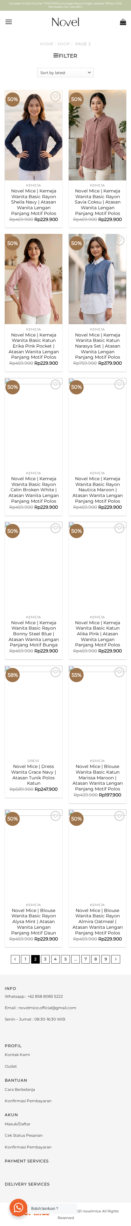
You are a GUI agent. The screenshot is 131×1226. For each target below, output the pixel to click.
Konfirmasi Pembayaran (28, 1100)
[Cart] (123, 22)
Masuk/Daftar (18, 1124)
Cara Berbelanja (20, 1089)
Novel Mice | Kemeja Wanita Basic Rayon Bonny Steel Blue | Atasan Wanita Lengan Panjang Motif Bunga (34, 634)
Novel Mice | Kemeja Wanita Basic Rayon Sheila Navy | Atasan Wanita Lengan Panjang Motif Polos (33, 202)
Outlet (11, 1066)
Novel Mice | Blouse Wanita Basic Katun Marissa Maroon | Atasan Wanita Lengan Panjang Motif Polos (97, 777)
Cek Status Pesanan (24, 1135)
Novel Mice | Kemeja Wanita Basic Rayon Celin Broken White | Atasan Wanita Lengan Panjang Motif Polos (34, 490)
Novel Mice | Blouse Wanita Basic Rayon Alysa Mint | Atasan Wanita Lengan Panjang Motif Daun (33, 921)
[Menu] (8, 21)
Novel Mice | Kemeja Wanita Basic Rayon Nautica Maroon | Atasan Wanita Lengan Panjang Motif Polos (97, 490)
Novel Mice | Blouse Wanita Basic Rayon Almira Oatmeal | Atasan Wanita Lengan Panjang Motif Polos (97, 921)
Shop (64, 43)
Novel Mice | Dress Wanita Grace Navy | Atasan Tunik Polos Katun (33, 775)
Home (47, 43)
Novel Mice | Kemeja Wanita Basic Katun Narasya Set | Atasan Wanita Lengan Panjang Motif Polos (97, 346)
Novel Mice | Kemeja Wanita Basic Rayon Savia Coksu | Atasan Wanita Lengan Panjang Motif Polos (98, 202)
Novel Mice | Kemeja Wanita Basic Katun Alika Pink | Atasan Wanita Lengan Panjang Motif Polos (97, 634)
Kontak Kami (17, 1054)
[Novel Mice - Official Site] (66, 22)
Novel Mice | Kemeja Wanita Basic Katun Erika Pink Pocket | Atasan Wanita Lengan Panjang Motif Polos (34, 346)
